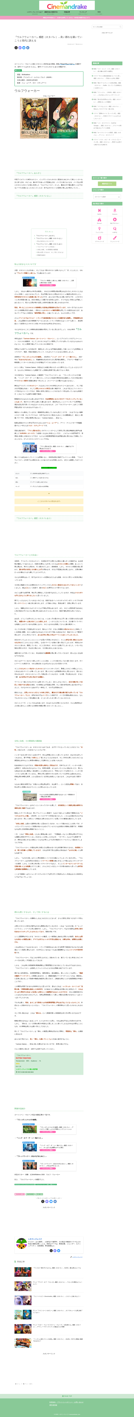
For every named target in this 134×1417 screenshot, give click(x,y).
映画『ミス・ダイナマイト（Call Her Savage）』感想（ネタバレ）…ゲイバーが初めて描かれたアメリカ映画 (107, 125)
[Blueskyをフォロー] (58, 1250)
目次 (46, 231)
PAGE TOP (68, 1396)
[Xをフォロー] (51, 1250)
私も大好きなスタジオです (45, 241)
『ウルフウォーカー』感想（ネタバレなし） (49, 238)
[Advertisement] (48, 29)
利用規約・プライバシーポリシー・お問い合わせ (66, 1402)
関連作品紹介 (41, 255)
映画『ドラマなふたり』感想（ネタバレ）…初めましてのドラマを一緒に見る (107, 108)
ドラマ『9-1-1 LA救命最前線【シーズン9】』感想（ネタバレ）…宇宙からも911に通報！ (107, 77)
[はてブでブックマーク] (27, 47)
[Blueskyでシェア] (23, 47)
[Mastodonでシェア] (20, 47)
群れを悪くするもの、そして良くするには (50, 252)
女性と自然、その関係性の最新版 (47, 249)
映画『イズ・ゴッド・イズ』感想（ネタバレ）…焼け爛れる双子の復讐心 (107, 70)
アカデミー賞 (31, 1194)
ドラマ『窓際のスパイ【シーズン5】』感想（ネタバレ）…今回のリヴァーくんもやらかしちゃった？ (107, 116)
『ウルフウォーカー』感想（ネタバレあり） (49, 244)
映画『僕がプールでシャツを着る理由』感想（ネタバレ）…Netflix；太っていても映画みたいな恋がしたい (108, 85)
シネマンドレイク (35, 1239)
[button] (120, 27)
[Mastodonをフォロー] (55, 1250)
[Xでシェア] (16, 47)
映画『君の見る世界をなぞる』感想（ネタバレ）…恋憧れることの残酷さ (107, 101)
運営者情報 (53, 1405)
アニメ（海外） (20, 1194)
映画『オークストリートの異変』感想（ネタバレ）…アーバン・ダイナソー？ (107, 134)
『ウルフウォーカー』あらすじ (45, 235)
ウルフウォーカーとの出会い (46, 246)
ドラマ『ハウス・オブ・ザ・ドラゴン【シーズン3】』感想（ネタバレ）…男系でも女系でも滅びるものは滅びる (108, 142)
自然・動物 (40, 1194)
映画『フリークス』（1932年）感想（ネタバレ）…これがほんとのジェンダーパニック (107, 94)
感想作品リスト (107, 183)
